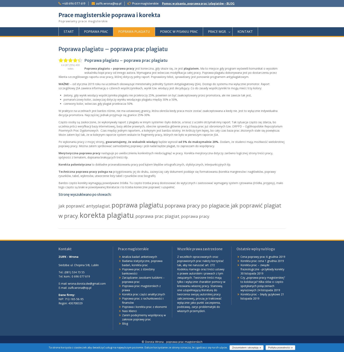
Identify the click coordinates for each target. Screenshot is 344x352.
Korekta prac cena (252, 261)
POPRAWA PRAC (96, 31)
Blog (125, 323)
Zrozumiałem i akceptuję (245, 347)
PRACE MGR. (217, 31)
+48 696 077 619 (73, 3)
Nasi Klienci (129, 311)
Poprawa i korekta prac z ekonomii (144, 307)
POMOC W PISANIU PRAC (179, 31)
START (69, 31)
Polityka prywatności (279, 347)
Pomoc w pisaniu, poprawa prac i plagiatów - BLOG (198, 3)
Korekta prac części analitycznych (143, 294)
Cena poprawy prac (252, 257)
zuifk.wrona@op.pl (108, 3)
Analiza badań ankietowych (139, 257)
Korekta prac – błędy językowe (260, 294)
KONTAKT (245, 31)
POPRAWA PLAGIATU (134, 31)
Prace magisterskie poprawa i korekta (109, 15)
